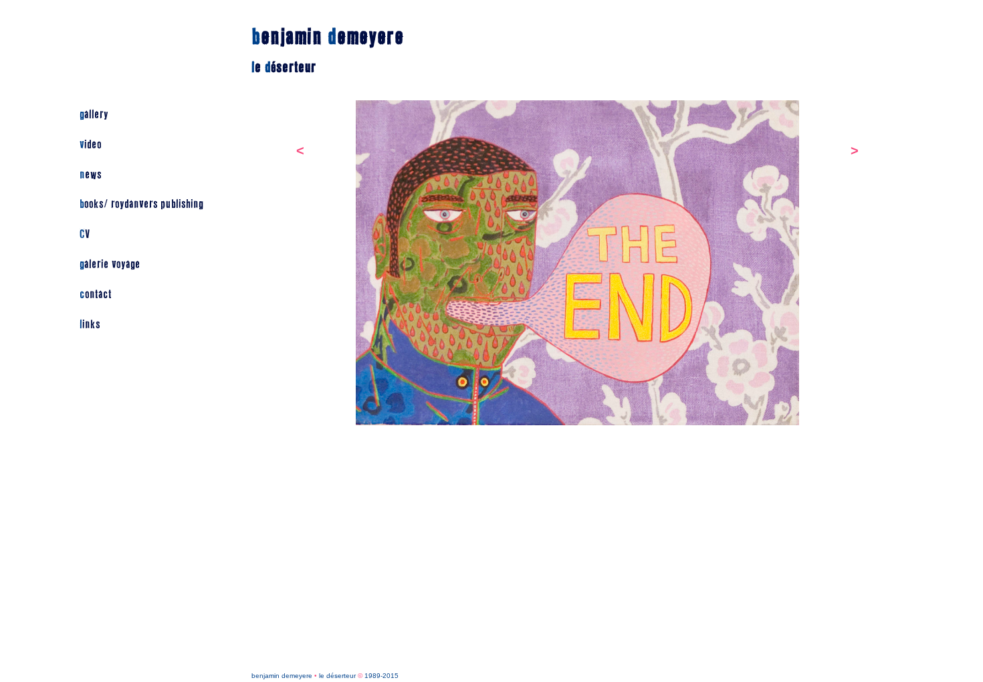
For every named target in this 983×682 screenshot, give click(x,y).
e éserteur (283, 67)
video (91, 145)
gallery (94, 115)
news (91, 175)
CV (85, 234)
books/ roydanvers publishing (141, 204)
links (90, 325)
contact (96, 295)
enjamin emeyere (327, 37)
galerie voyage (110, 264)
